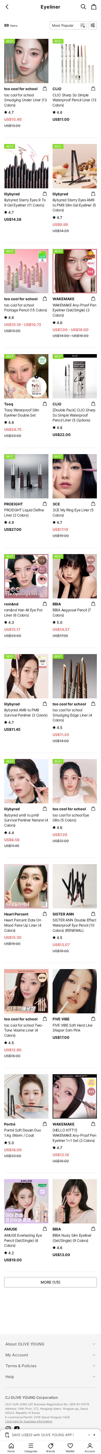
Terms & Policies (21, 1365)
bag (45, 88)
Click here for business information (28, 1421)
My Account (16, 1354)
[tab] (50, 1344)
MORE (50, 1282)
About (24, 1344)
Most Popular (63, 25)
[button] (8, 1428)
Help (9, 1376)
